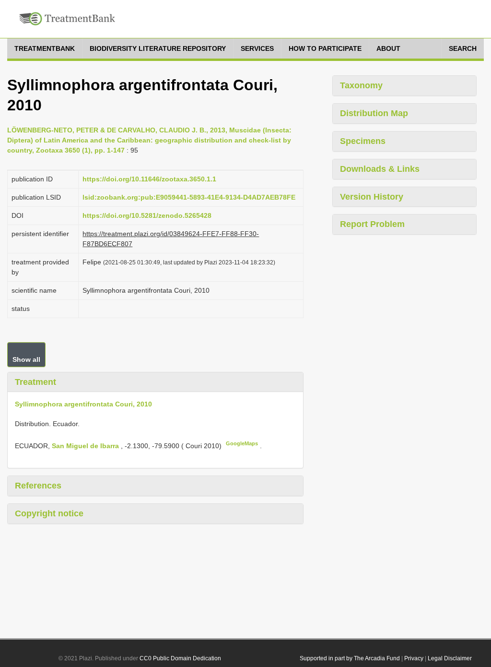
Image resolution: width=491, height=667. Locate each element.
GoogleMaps (242, 443)
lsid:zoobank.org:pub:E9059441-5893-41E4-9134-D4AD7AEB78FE (188, 197)
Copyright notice (49, 513)
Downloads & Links (380, 169)
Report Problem (372, 224)
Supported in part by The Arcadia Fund (350, 658)
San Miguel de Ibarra (86, 446)
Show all (26, 359)
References (38, 485)
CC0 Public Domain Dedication (180, 658)
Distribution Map (374, 113)
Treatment (35, 382)
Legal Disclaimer (450, 658)
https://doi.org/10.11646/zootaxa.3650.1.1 (149, 179)
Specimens (363, 141)
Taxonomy (361, 85)
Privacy (413, 658)
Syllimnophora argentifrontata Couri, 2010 (83, 404)
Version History (371, 197)
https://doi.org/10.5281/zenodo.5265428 (146, 215)
